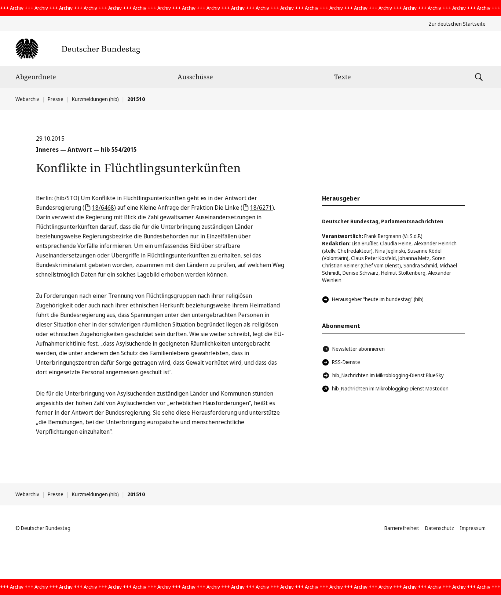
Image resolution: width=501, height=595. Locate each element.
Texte (342, 76)
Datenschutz (439, 527)
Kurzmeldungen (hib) (95, 98)
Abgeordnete (35, 76)
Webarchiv (27, 98)
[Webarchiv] (77, 49)
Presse (55, 98)
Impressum (473, 527)
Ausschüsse (195, 76)
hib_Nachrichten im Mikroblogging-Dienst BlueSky (388, 375)
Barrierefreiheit (401, 527)
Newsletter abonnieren (358, 348)
